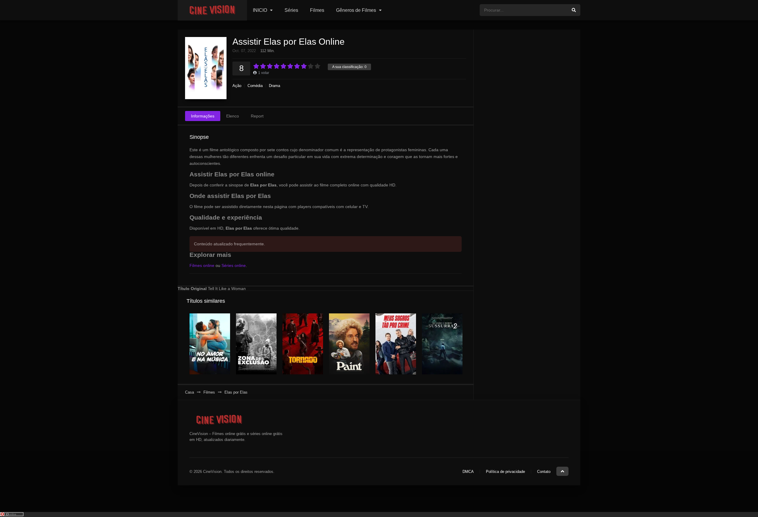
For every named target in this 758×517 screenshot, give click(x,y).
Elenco (232, 116)
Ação (236, 86)
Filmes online (202, 265)
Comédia (255, 86)
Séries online (233, 265)
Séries (291, 10)
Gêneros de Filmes (356, 10)
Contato (543, 471)
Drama (274, 86)
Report (257, 116)
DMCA (468, 471)
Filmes (317, 10)
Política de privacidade (505, 471)
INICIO (260, 10)
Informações (202, 116)
